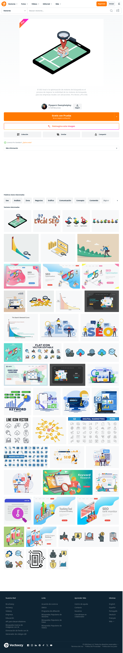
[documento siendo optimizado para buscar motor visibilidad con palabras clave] (36, 559)
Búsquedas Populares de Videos (51, 626)
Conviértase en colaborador (79, 615)
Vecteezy (8, 607)
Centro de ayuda (80, 604)
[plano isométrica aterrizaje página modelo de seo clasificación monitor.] (98, 511)
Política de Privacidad (91, 646)
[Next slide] (113, 200)
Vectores (11, 4)
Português (112, 611)
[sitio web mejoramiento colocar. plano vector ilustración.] (102, 301)
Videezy (8, 611)
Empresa (8, 614)
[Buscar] (109, 10)
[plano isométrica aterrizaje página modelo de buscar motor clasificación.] (22, 276)
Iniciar (109, 4)
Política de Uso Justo (108, 646)
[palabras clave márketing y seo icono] (18, 511)
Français (111, 618)
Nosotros (77, 611)
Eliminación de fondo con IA (16, 630)
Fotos (23, 4)
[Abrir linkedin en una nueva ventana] (36, 645)
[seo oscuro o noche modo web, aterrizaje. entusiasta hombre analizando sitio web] (67, 375)
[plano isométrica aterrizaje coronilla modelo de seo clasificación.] (41, 537)
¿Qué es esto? (27, 142)
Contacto (76, 607)
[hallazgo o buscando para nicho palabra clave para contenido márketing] (40, 301)
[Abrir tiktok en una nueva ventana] (43, 645)
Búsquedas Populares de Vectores (51, 615)
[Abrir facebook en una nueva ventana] (28, 645)
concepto (80, 200)
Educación (9, 618)
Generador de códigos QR (15, 634)
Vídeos (34, 4)
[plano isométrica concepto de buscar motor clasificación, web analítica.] (13, 352)
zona (28, 200)
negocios (39, 200)
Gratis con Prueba (60, 116)
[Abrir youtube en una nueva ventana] (51, 645)
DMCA (43, 607)
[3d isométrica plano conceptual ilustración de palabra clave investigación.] (67, 482)
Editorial (46, 4)
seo (7, 200)
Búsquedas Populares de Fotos (51, 621)
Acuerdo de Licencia (49, 604)
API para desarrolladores (15, 621)
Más (57, 4)
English (111, 604)
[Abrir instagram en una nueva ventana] (32, 645)
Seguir (76, 108)
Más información (12, 148)
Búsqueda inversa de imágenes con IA (13, 626)
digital (106, 200)
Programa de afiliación (50, 611)
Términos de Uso (75, 646)
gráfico (51, 200)
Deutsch (111, 614)
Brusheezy (9, 604)
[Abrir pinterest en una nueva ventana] (40, 645)
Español (111, 607)
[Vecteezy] (3, 3)
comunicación (65, 200)
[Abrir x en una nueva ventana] (47, 645)
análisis (17, 200)
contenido (94, 200)
